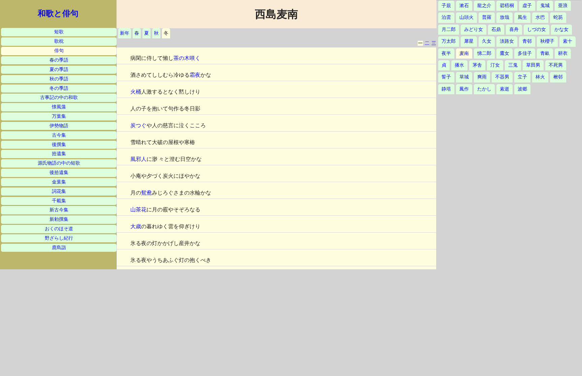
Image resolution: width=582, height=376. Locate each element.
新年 (124, 33)
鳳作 (464, 89)
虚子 (527, 5)
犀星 (469, 41)
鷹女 (504, 53)
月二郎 (449, 29)
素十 (567, 41)
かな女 (561, 29)
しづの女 (536, 29)
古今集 (59, 135)
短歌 (59, 31)
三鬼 (513, 65)
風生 (522, 17)
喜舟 (514, 29)
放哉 (504, 17)
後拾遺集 (59, 172)
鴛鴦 (146, 193)
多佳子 (525, 53)
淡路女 (507, 41)
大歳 (135, 226)
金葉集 (59, 181)
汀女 (495, 65)
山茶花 (138, 209)
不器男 (502, 76)
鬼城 (545, 5)
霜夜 (195, 75)
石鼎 (496, 29)
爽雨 (482, 76)
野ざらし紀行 (59, 238)
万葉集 (59, 116)
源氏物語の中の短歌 (59, 163)
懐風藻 (59, 106)
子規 (446, 5)
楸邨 (558, 76)
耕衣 (563, 53)
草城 (464, 76)
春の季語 (59, 60)
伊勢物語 (59, 125)
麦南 (464, 53)
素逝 (504, 89)
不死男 (556, 65)
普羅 (486, 17)
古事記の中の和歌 (59, 97)
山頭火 (466, 17)
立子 (522, 76)
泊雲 (446, 17)
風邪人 (138, 159)
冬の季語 (59, 88)
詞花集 (59, 191)
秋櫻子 (547, 41)
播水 (459, 65)
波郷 (522, 89)
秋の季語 (59, 78)
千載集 (59, 200)
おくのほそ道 (59, 228)
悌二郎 (484, 53)
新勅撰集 (59, 219)
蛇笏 (558, 17)
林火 (540, 76)
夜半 (446, 53)
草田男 (533, 65)
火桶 (135, 92)
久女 (486, 41)
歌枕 (59, 41)
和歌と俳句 (58, 13)
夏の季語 (59, 69)
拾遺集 (59, 153)
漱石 (464, 5)
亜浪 (563, 5)
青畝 (545, 53)
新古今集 (59, 209)
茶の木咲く (186, 58)
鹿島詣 (59, 247)
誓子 (446, 76)
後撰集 (59, 144)
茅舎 (477, 65)
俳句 (59, 50)
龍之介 (484, 5)
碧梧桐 (507, 5)
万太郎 (449, 41)
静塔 (446, 89)
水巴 (540, 17)
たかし (484, 89)
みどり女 (473, 29)
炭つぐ (138, 125)
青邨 (527, 41)
